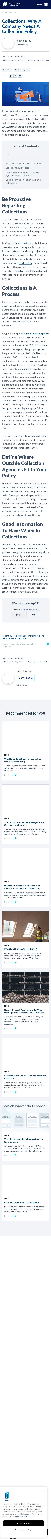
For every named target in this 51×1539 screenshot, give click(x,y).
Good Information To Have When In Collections (23, 181)
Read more (8, 775)
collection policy (20, 243)
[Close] (44, 1491)
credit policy (25, 262)
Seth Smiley (24, 40)
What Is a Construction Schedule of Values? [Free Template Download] (22, 887)
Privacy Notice (21, 1516)
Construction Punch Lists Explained (22, 1202)
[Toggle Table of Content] (7, 154)
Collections (7, 70)
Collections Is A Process (17, 167)
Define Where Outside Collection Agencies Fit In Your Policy (22, 174)
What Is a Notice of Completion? (20, 949)
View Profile (26, 677)
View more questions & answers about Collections (19, 645)
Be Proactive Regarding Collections (23, 163)
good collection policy (37, 333)
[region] (23, 1512)
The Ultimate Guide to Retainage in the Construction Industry (24, 823)
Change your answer (30, 609)
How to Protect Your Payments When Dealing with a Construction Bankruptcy (24, 1011)
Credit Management (22, 70)
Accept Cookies (23, 1523)
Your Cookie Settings (24, 1530)
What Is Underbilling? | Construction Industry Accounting (22, 760)
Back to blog (10, 12)
